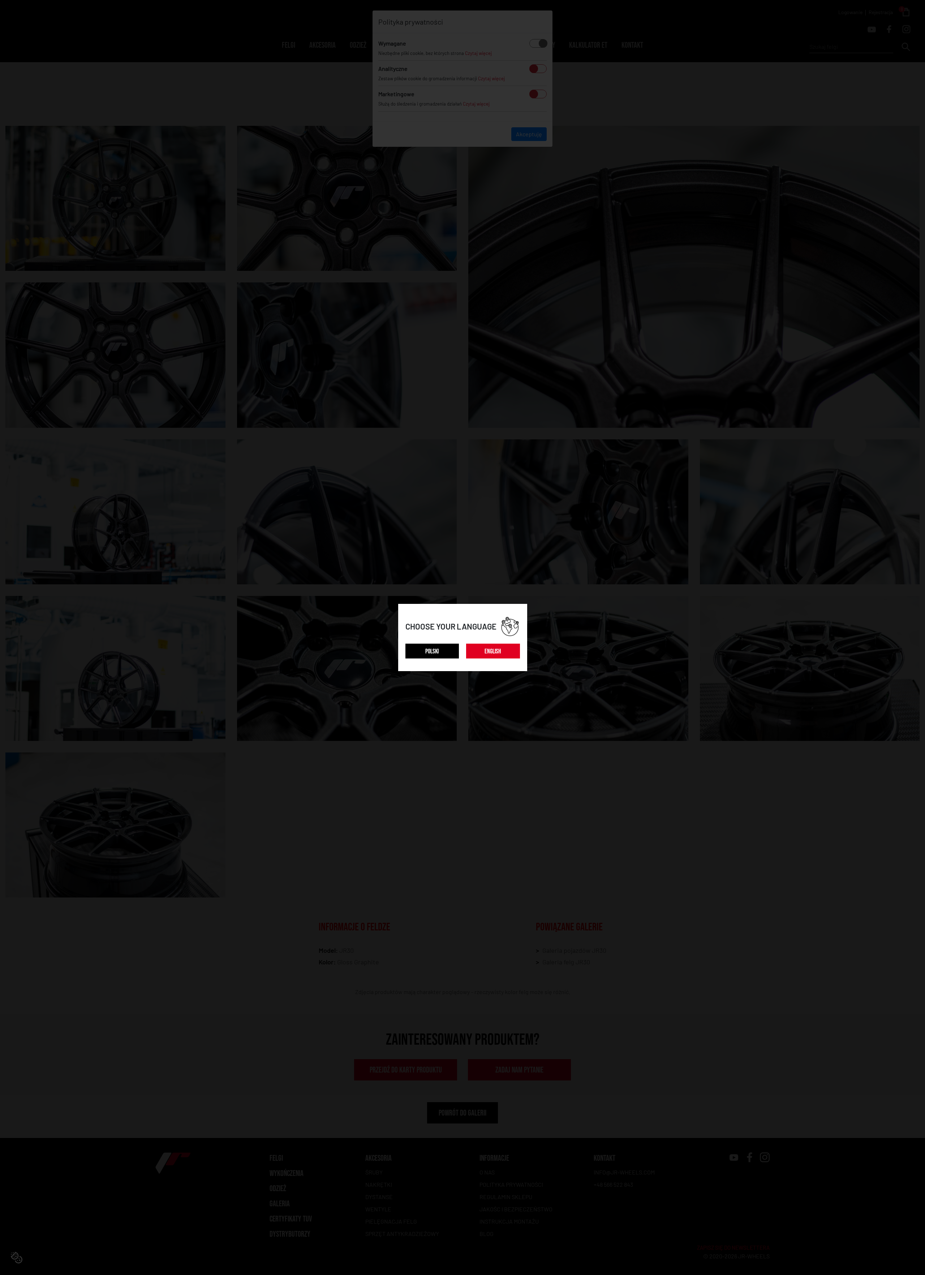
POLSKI (432, 651)
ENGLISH (493, 651)
